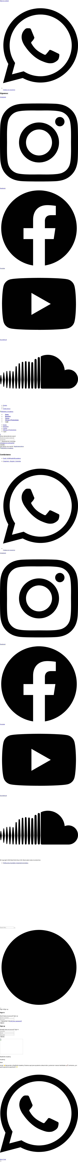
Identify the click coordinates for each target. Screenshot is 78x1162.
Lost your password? (16, 1021)
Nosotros (8, 416)
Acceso (5, 405)
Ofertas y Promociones (12, 420)
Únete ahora (6, 409)
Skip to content (4, 1)
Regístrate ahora (19, 446)
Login (6, 422)
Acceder (2, 444)
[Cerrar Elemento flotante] (0, 1038)
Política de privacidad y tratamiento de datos (15, 863)
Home (7, 414)
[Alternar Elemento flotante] (0, 1161)
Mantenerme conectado (8, 441)
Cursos (7, 418)
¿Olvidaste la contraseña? (7, 443)
